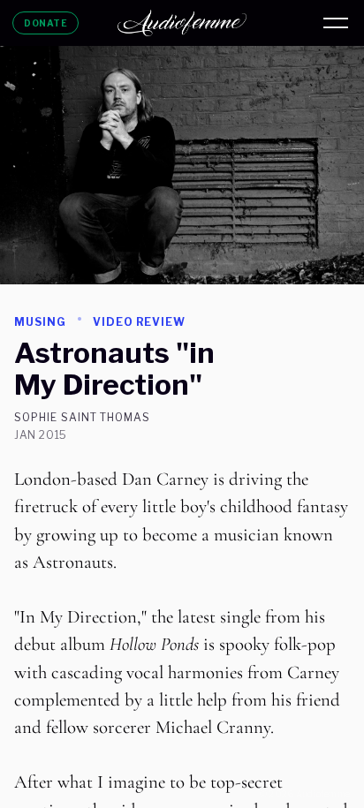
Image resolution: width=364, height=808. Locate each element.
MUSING (40, 321)
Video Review (139, 321)
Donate (45, 23)
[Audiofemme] (182, 23)
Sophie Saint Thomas (82, 417)
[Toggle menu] (335, 23)
